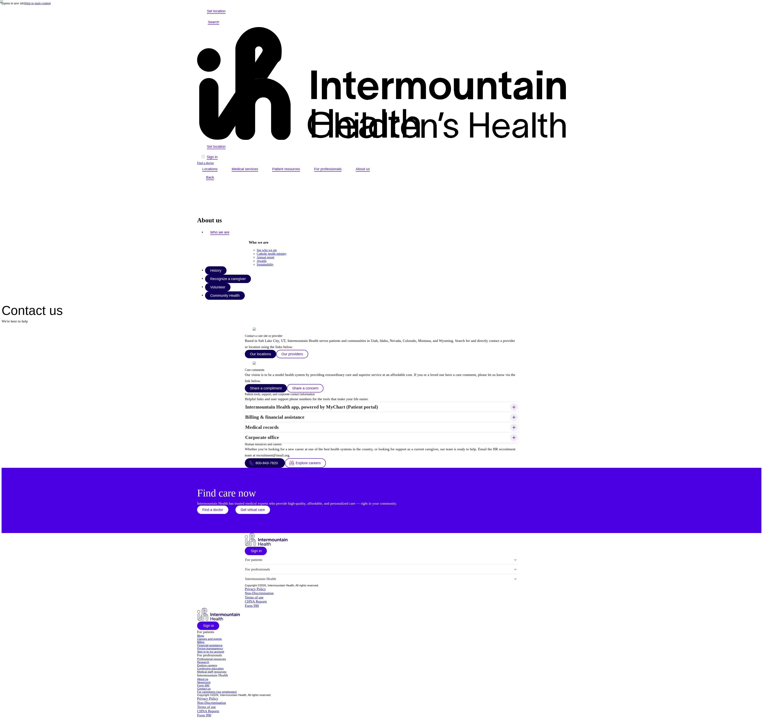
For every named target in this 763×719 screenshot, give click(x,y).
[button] (212, 510)
